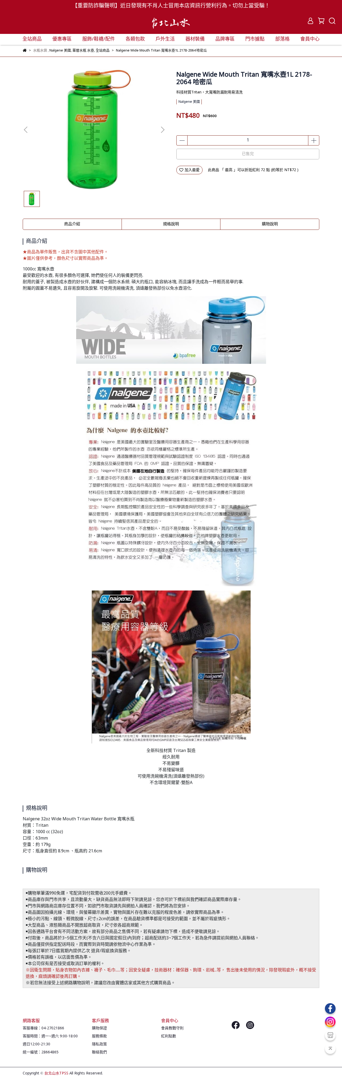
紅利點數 (168, 1036)
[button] (162, 130)
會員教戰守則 (172, 1028)
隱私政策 (99, 1044)
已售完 (248, 154)
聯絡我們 (99, 1052)
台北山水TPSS (56, 1073)
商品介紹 (72, 224)
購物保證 (99, 1028)
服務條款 (99, 1036)
